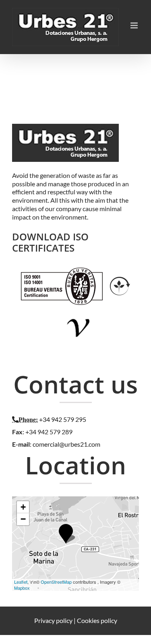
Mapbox (22, 588)
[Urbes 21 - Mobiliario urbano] (67, 132)
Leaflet (20, 582)
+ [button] (23, 507)
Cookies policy (97, 620)
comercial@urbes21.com (66, 444)
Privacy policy (53, 620)
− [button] (23, 519)
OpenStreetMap (56, 582)
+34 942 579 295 (62, 419)
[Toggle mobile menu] (134, 25)
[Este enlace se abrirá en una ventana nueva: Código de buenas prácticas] (79, 312)
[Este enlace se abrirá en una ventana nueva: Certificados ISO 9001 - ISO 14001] (62, 271)
